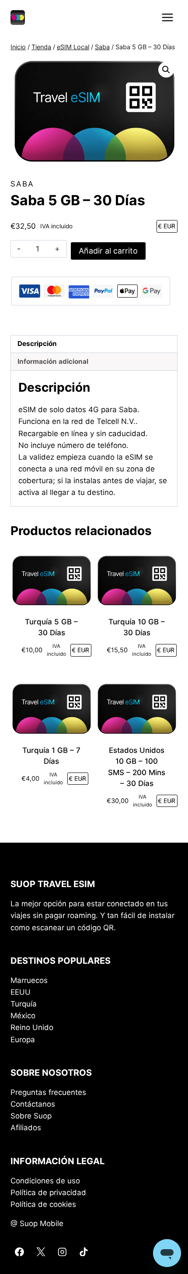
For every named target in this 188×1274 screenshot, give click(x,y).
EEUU (20, 992)
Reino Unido (31, 1027)
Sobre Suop (31, 1115)
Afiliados (25, 1127)
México (22, 1015)
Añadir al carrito (108, 250)
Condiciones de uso (45, 1180)
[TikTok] (83, 1251)
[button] (166, 70)
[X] (41, 1251)
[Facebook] (19, 1251)
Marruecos (29, 980)
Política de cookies (43, 1204)
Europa (22, 1039)
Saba (22, 184)
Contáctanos (32, 1104)
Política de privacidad (48, 1192)
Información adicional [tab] (52, 361)
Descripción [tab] (37, 343)
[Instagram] (62, 1251)
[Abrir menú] (167, 17)
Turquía (23, 1004)
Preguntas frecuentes (48, 1092)
